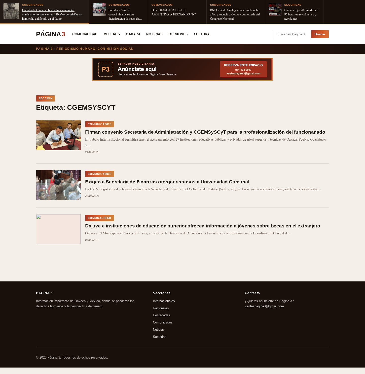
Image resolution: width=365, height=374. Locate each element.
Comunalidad (85, 34)
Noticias (154, 34)
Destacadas (161, 315)
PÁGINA (50, 34)
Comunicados (163, 322)
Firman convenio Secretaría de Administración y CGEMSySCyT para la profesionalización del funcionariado (205, 132)
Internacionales (164, 301)
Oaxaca (133, 34)
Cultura (202, 34)
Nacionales (161, 308)
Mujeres (112, 34)
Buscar (320, 34)
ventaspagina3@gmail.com (264, 306)
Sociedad (159, 337)
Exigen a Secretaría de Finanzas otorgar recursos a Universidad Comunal (167, 181)
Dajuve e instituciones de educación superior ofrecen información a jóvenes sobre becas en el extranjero (202, 225)
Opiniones (178, 34)
